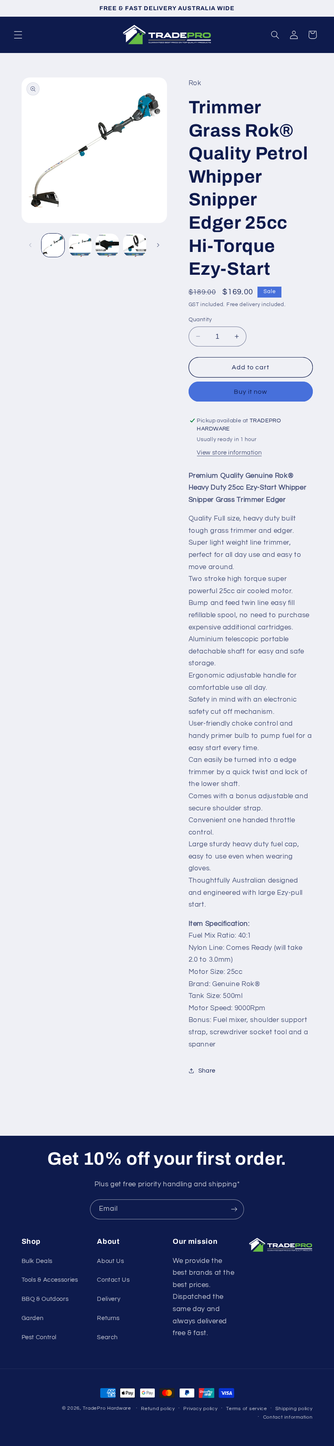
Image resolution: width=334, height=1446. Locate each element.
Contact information (288, 1417)
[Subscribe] (234, 1209)
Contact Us (113, 1280)
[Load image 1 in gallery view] (53, 245)
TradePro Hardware (107, 1408)
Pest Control (39, 1337)
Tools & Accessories (50, 1280)
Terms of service (246, 1408)
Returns (108, 1318)
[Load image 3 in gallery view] (107, 245)
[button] (18, 34)
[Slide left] (31, 245)
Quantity (200, 319)
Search (107, 1337)
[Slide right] (158, 245)
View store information (229, 453)
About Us (110, 1261)
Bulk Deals (37, 1261)
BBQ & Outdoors (45, 1299)
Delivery (108, 1299)
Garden (33, 1318)
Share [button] (206, 1071)
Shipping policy (293, 1408)
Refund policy (158, 1408)
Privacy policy (200, 1408)
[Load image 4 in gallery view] (134, 245)
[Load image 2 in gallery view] (80, 245)
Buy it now (251, 392)
